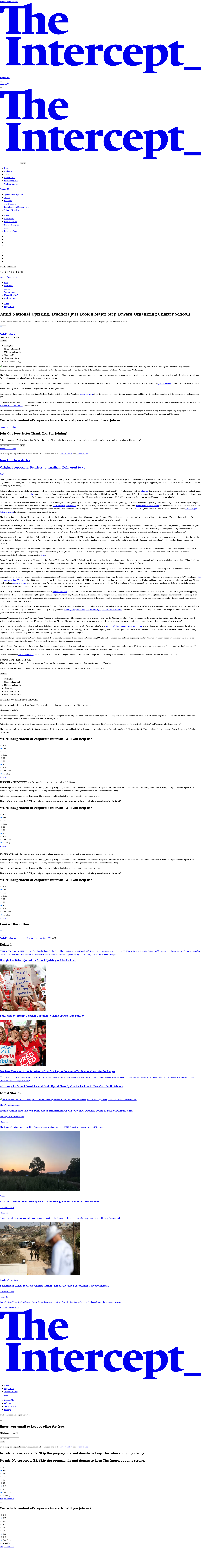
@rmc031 (47, 938)
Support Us (5, 77)
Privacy (7, 1409)
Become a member (8, 427)
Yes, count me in (7, 1546)
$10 (4, 764)
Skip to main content (9, 1)
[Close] (1, 1502)
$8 (4, 761)
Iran (6, 282)
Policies (7, 1403)
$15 (4, 745)
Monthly (6, 774)
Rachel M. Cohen (7, 334)
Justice (7, 289)
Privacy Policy (66, 454)
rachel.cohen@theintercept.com (29, 938)
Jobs (6, 1395)
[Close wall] (1, 1420)
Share (4, 340)
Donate (3, 777)
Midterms (8, 285)
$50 (4, 752)
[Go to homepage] (100, 74)
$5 (4, 758)
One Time (7, 770)
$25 (4, 748)
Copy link (9, 346)
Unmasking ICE (11, 295)
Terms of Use (82, 454)
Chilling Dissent (11, 298)
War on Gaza (9, 292)
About (6, 303)
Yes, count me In (7, 1499)
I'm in (22, 445)
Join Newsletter (10, 1392)
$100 (5, 755)
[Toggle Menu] (1, 81)
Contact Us (9, 1400)
